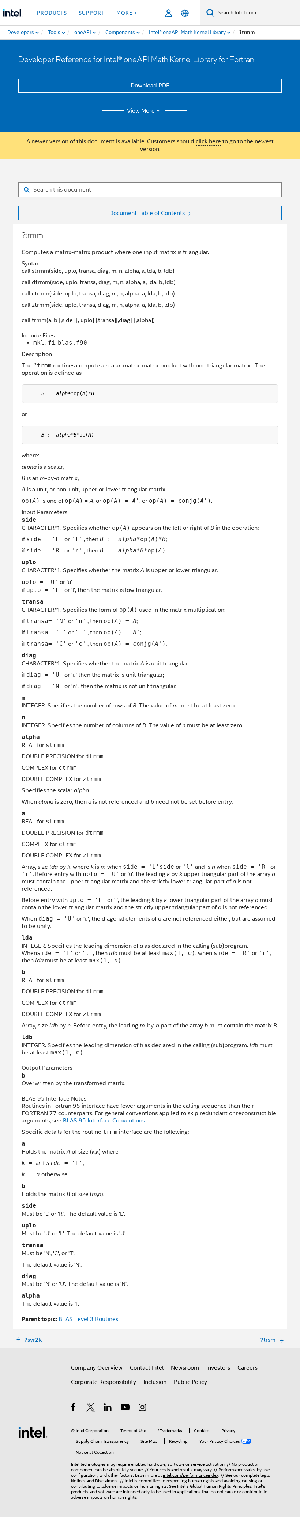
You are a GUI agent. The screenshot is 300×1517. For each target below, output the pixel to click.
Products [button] (52, 13)
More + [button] (126, 13)
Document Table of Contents (147, 213)
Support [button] (92, 13)
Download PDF (150, 85)
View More (141, 110)
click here (208, 141)
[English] (185, 13)
